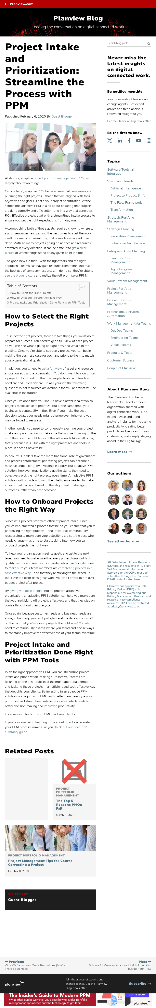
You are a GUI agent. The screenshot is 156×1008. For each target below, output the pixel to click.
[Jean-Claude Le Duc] (114, 505)
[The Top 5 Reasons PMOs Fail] (74, 771)
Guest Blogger (62, 116)
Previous (35, 965)
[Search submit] (148, 44)
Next (120, 965)
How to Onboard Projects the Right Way (36, 298)
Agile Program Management (121, 271)
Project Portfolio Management (119, 291)
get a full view (52, 368)
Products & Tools (119, 353)
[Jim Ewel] (141, 534)
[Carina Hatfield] (141, 505)
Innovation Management (128, 236)
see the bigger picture (20, 275)
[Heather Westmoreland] (141, 519)
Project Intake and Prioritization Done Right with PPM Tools (47, 302)
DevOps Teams (121, 331)
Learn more (119, 452)
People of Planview (121, 368)
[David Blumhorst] (114, 534)
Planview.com (22, 4)
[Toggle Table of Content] (80, 286)
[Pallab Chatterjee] (128, 534)
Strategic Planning (120, 229)
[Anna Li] (114, 491)
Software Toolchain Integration (121, 171)
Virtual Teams (120, 345)
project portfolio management (55, 178)
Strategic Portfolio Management (120, 219)
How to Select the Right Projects (31, 293)
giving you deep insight (26, 591)
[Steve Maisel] (128, 491)
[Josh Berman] (128, 505)
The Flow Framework (126, 203)
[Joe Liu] (128, 519)
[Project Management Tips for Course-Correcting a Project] (50, 838)
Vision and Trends (120, 181)
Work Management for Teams (129, 324)
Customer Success (120, 360)
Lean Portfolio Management (120, 260)
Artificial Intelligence (125, 188)
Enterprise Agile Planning (126, 251)
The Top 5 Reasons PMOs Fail (69, 799)
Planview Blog (78, 18)
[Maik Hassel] (114, 519)
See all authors (120, 541)
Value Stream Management (127, 281)
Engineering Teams (124, 338)
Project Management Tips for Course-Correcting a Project (41, 860)
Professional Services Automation (123, 314)
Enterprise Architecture (127, 243)
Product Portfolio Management (119, 302)
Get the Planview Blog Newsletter (129, 121)
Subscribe (140, 984)
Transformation (121, 210)
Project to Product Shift (127, 196)
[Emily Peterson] (141, 491)
